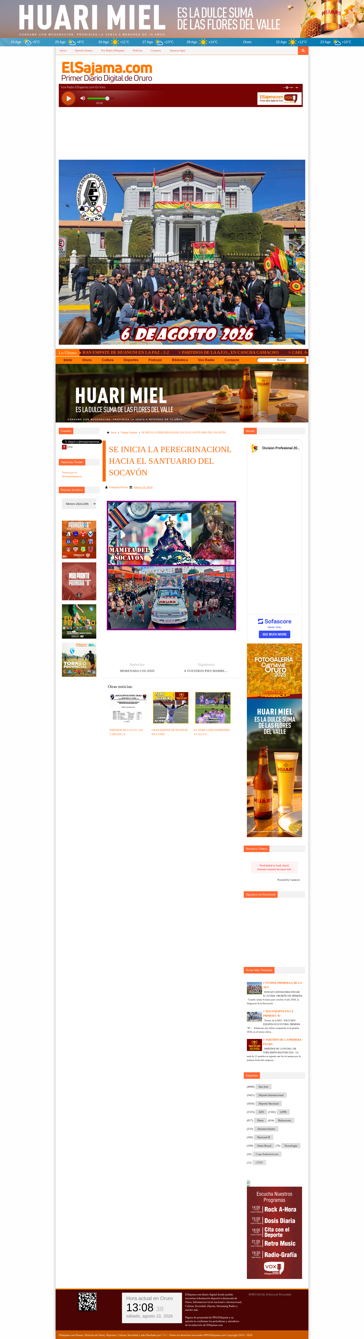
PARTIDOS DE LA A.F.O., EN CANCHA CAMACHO (150, 352)
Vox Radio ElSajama (112, 50)
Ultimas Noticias (129, 432)
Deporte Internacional (271, 1095)
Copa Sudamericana (267, 1154)
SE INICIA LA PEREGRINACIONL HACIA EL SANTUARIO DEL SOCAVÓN (184, 432)
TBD (164, 1335)
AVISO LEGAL (256, 1294)
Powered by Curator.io (288, 880)
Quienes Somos (83, 50)
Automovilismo (266, 1128)
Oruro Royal (264, 1145)
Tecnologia (290, 1145)
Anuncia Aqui (177, 50)
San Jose (263, 1086)
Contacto (156, 50)
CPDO (259, 1162)
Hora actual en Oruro (149, 1298)
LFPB (283, 1112)
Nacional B (263, 1137)
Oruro (260, 1120)
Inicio (63, 50)
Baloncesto (284, 1120)
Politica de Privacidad (278, 1294)
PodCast (137, 50)
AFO (261, 1112)
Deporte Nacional (269, 1103)
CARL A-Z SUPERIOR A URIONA (244, 352)
